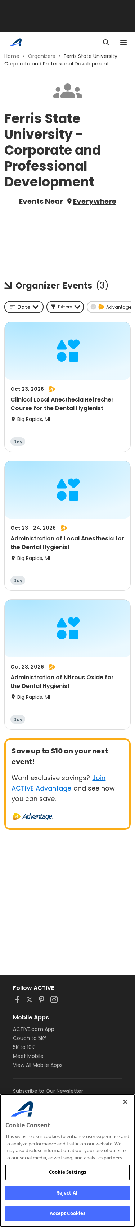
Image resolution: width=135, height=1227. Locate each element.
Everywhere (94, 201)
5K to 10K (24, 1047)
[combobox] (24, 307)
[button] (65, 307)
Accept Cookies (68, 1213)
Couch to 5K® (30, 1038)
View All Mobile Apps (38, 1065)
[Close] (125, 1102)
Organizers (41, 56)
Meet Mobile (28, 1056)
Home (11, 56)
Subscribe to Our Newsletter (48, 1091)
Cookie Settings (67, 1172)
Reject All (67, 1193)
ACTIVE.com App (33, 1029)
